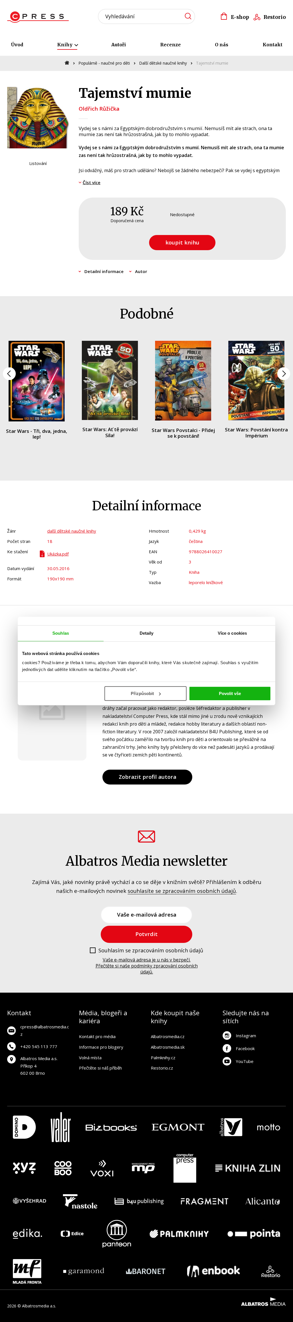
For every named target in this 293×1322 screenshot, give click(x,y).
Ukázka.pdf (58, 554)
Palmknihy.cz (163, 1057)
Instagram (246, 1035)
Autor (141, 271)
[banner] (39, 17)
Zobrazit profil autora (147, 776)
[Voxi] (102, 1168)
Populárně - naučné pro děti (104, 63)
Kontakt (272, 44)
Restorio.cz (162, 1068)
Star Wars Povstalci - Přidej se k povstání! (183, 433)
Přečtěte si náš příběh (100, 1068)
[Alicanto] (263, 1201)
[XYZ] (24, 1168)
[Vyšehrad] (29, 1201)
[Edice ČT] (72, 1233)
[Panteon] (117, 1233)
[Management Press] (143, 1168)
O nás (221, 44)
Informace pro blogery (101, 1047)
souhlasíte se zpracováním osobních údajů (182, 890)
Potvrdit (146, 933)
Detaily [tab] (147, 633)
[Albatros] (231, 1127)
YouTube (245, 1061)
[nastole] (80, 1201)
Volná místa (90, 1057)
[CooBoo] (63, 1168)
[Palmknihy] (179, 1233)
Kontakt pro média (97, 1036)
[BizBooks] (111, 1127)
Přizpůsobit (142, 693)
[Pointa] (254, 1233)
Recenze (170, 44)
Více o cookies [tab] (232, 633)
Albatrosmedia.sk (168, 1047)
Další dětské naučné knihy (163, 63)
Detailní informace (104, 271)
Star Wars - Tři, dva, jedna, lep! (36, 434)
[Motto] (269, 1127)
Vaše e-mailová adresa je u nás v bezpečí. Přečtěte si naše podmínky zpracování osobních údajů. (147, 966)
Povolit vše (230, 693)
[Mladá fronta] (27, 1271)
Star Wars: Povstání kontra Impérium (256, 432)
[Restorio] (271, 1271)
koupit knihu (182, 242)
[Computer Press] (185, 1168)
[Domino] (24, 1127)
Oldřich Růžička (99, 108)
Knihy (65, 44)
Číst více (91, 182)
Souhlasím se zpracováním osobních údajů (150, 950)
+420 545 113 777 (38, 1046)
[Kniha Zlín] (247, 1168)
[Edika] (27, 1233)
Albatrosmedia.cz (168, 1036)
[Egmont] (178, 1127)
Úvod (17, 44)
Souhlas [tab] (60, 633)
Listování (38, 163)
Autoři (118, 44)
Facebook (245, 1048)
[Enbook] (213, 1271)
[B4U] (139, 1201)
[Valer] (60, 1127)
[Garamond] (84, 1271)
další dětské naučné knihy (71, 531)
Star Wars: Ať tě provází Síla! (110, 432)
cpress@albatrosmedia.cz (44, 1030)
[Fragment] (204, 1201)
